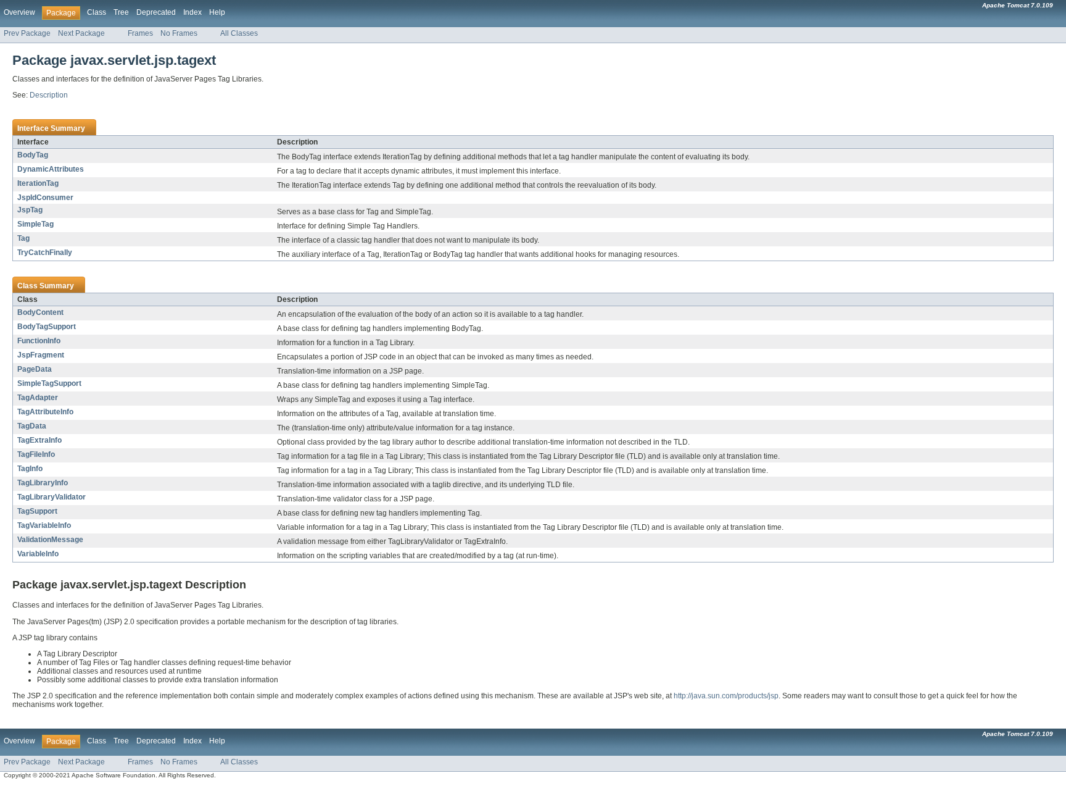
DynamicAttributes (50, 169)
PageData (34, 369)
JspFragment (40, 355)
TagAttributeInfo (45, 412)
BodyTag (32, 155)
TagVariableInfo (44, 525)
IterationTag (38, 183)
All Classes (239, 33)
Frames (140, 33)
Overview (19, 12)
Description (49, 95)
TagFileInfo (36, 454)
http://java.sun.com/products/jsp (726, 696)
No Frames (178, 33)
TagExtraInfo (39, 440)
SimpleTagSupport (49, 383)
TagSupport (37, 511)
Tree (121, 12)
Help (217, 12)
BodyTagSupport (46, 326)
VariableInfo (38, 554)
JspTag (30, 210)
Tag (23, 238)
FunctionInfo (38, 341)
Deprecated (156, 12)
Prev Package (27, 33)
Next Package (81, 33)
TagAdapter (37, 397)
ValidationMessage (50, 539)
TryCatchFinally (44, 252)
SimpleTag (35, 224)
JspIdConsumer (45, 197)
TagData (31, 426)
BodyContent (40, 312)
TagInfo (30, 468)
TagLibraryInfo (42, 483)
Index (192, 12)
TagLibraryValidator (51, 497)
